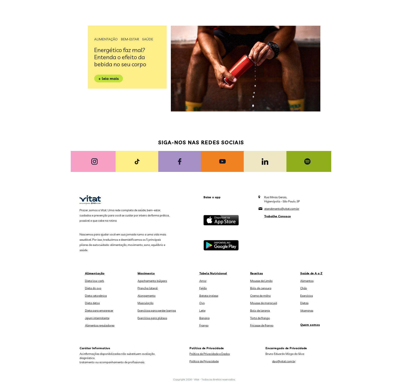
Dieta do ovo (93, 288)
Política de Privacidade (204, 361)
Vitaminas (306, 310)
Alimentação (106, 39)
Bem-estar (130, 39)
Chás (303, 288)
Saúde (147, 39)
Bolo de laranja (260, 310)
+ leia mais (108, 78)
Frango (204, 325)
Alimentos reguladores (99, 325)
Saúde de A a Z (311, 273)
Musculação (145, 303)
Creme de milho (260, 296)
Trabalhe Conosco (277, 216)
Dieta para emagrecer (99, 310)
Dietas (304, 303)
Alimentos (306, 281)
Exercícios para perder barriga (157, 310)
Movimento (146, 273)
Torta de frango (260, 318)
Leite (202, 310)
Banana (204, 318)
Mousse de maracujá (263, 303)
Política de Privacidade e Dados (209, 354)
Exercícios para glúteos (152, 318)
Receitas (256, 273)
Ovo (202, 303)
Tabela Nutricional (213, 273)
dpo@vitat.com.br (283, 361)
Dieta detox (92, 303)
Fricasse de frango (261, 325)
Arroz (202, 281)
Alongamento (147, 296)
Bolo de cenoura (260, 288)
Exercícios (306, 296)
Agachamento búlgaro (152, 281)
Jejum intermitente (97, 318)
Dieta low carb (94, 281)
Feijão (203, 288)
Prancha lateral (148, 288)
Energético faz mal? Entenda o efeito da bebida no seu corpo (120, 57)
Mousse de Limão (261, 281)
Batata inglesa (208, 296)
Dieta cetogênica (96, 296)
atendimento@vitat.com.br (281, 209)
